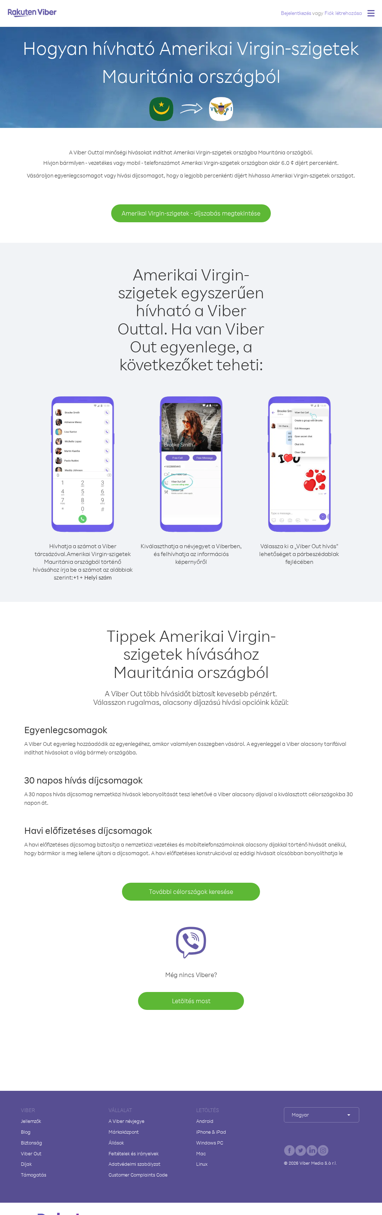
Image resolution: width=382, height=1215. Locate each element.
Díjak (26, 1164)
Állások (116, 1143)
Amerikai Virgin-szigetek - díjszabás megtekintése (191, 213)
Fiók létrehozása (343, 13)
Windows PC (209, 1143)
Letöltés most (191, 1001)
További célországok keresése (191, 891)
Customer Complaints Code (138, 1175)
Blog (26, 1132)
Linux (201, 1164)
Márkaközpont (124, 1132)
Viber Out (31, 1153)
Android (204, 1121)
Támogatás (33, 1175)
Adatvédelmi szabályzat (134, 1164)
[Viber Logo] (32, 12)
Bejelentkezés (296, 13)
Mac (201, 1153)
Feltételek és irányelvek (134, 1153)
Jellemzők (31, 1121)
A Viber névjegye (126, 1121)
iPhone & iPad (211, 1132)
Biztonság (31, 1143)
